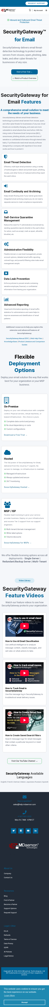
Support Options (10, 908)
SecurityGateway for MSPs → (18, 543)
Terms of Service (10, 939)
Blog (5, 896)
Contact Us (8, 878)
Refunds (7, 935)
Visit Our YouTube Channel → (24, 761)
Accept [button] (24, 1002)
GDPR (6, 948)
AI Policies (8, 952)
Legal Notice (8, 956)
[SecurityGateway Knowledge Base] (17, 342)
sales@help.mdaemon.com (24, 804)
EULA (6, 931)
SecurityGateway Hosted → (17, 487)
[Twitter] (13, 830)
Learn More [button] (9, 995)
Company (7, 873)
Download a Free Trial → (15, 435)
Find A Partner (9, 900)
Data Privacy (8, 943)
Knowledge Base (10, 342)
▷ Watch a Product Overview (24, 78)
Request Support (36, 3)
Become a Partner (10, 904)
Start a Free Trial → (24, 72)
